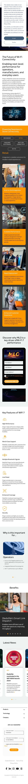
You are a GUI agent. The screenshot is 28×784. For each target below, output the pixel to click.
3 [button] (12, 633)
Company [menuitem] (5, 717)
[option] (14, 229)
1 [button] (12, 577)
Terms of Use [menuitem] (19, 760)
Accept (14, 38)
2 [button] (14, 577)
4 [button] (15, 633)
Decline (14, 42)
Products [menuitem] (5, 709)
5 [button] (17, 633)
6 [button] (20, 633)
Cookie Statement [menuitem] (10, 760)
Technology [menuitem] (6, 713)
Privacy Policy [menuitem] (14, 763)
